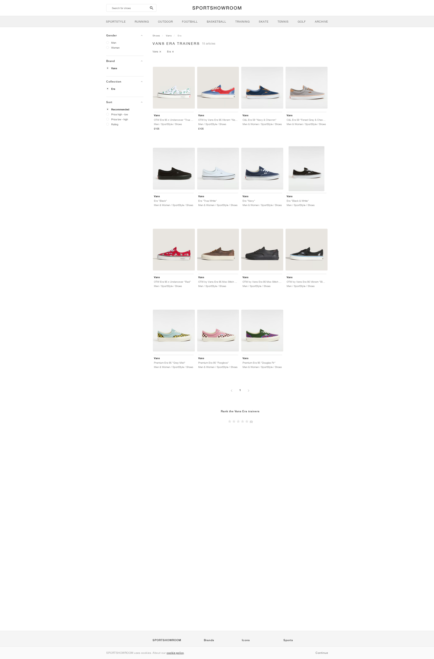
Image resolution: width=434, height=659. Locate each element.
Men (113, 42)
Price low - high (119, 119)
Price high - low (119, 114)
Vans (114, 68)
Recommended (120, 109)
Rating (114, 124)
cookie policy (175, 652)
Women (115, 47)
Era (113, 88)
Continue (322, 652)
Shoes (156, 35)
